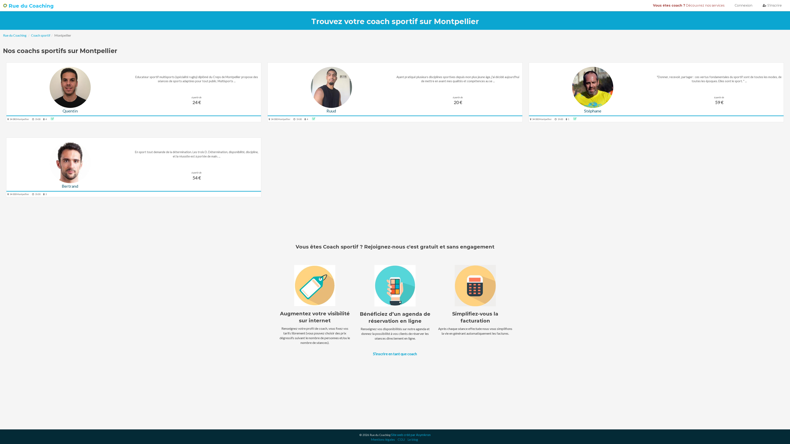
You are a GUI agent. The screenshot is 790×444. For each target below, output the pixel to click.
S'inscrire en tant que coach (395, 354)
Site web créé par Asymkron (411, 435)
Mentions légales (383, 439)
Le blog (413, 439)
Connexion (743, 5)
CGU (401, 439)
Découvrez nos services (688, 5)
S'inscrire (774, 5)
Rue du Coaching (30, 6)
